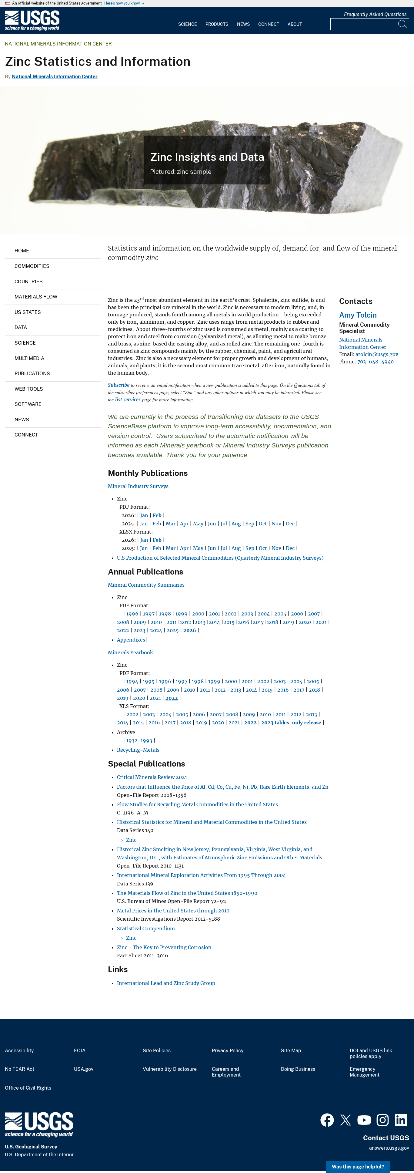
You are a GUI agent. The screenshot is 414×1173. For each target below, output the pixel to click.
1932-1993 (139, 740)
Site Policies (157, 1050)
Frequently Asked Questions (375, 14)
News (243, 24)
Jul (224, 524)
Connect (268, 24)
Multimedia (29, 358)
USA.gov (83, 1069)
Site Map (291, 1050)
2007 (314, 614)
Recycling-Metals (138, 750)
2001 (214, 614)
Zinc (131, 840)
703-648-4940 (375, 362)
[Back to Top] (392, 1151)
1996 (132, 614)
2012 (185, 622)
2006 (297, 614)
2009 (140, 622)
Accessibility (19, 1050)
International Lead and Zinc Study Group (166, 983)
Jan (144, 515)
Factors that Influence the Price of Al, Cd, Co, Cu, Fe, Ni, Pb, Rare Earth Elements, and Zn (223, 787)
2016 (243, 622)
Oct (263, 524)
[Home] (32, 29)
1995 (149, 681)
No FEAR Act (19, 1069)
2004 (264, 614)
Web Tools (29, 389)
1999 (181, 614)
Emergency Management (364, 1072)
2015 (229, 622)
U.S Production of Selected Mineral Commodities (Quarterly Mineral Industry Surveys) (220, 558)
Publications (32, 373)
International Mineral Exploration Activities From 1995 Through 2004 (201, 875)
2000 (198, 614)
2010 (156, 622)
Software (28, 404)
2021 (321, 622)
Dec (290, 524)
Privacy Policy (228, 1050)
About (295, 24)
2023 (139, 630)
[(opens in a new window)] (327, 1119)
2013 (200, 622)
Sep (249, 524)
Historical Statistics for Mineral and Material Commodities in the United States (212, 822)
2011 (171, 622)
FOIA (79, 1050)
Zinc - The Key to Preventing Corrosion (165, 947)
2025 (173, 630)
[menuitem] (187, 20)
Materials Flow (36, 297)
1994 (132, 681)
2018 (272, 622)
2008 (123, 622)
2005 (280, 614)
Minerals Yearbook (130, 652)
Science (187, 24)
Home (22, 251)
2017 (258, 622)
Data (21, 327)
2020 (305, 622)
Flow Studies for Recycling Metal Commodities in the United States (197, 804)
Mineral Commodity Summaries (146, 585)
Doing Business (298, 1069)
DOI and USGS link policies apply (371, 1053)
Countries (29, 282)
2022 (123, 630)
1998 (165, 614)
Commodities (32, 266)
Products (216, 24)
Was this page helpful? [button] (358, 1167)
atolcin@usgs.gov (377, 354)
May (198, 524)
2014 (214, 622)
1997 (149, 614)
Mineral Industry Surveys (138, 486)
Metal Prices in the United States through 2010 (173, 911)
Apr (184, 524)
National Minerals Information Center (58, 44)
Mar (170, 524)
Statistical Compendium (146, 928)
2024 (156, 630)
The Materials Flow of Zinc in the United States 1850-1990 (187, 893)
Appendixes (131, 640)
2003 (247, 614)
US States (28, 312)
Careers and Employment (226, 1072)
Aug (236, 524)
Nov (276, 524)
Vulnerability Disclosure (170, 1069)
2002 (231, 614)
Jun (212, 524)
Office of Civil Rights (28, 1088)
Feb (156, 524)
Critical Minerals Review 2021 (152, 777)
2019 (288, 622)
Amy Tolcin (358, 315)
